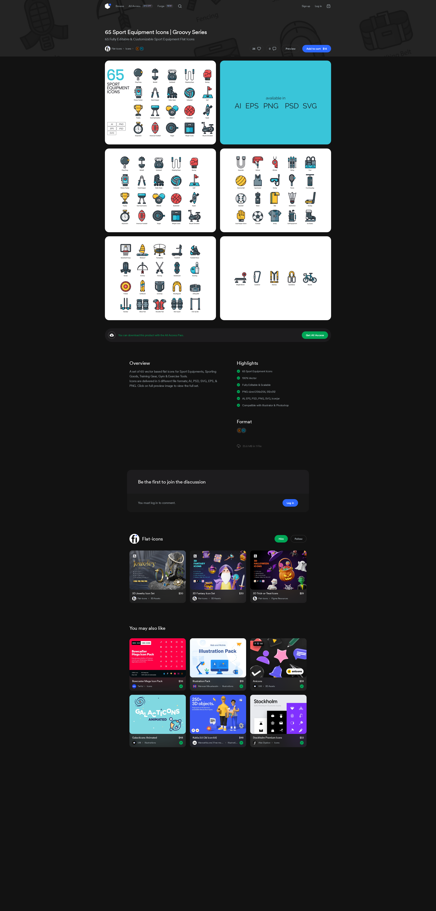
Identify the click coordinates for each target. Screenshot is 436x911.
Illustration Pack (201, 681)
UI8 (260, 686)
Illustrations (227, 686)
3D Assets (155, 598)
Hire (281, 538)
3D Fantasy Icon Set (204, 593)
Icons (128, 48)
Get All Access (315, 335)
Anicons (257, 681)
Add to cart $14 (316, 48)
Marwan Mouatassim (208, 686)
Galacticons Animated (144, 737)
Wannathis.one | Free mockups (211, 743)
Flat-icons (117, 48)
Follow (298, 538)
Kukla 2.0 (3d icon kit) (205, 737)
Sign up (306, 6)
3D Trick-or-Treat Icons (265, 593)
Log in (318, 6)
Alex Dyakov (264, 743)
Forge (165, 6)
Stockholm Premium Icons (267, 737)
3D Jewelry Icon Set (143, 593)
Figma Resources (279, 598)
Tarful (140, 686)
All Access (140, 6)
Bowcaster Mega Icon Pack (147, 681)
